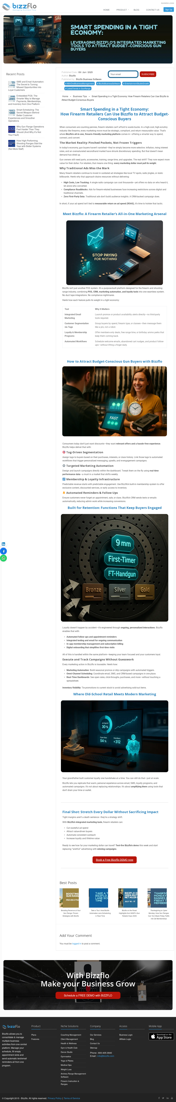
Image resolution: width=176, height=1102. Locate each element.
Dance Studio (66, 1052)
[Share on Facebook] (3, 551)
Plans (33, 1034)
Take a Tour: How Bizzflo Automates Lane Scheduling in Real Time (100, 913)
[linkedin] (168, 1098)
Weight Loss (66, 1069)
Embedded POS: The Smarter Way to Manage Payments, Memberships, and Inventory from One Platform (24, 99)
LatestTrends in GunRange (78, 88)
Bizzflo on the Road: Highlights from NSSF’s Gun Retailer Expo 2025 (129, 913)
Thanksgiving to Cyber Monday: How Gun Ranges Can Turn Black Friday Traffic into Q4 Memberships (158, 914)
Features (35, 1039)
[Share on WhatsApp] (3, 558)
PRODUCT (121, 9)
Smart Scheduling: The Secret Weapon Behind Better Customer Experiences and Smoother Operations (23, 115)
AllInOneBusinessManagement (80, 83)
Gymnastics (66, 1056)
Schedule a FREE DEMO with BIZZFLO (88, 995)
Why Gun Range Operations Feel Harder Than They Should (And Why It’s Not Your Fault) (26, 130)
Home (106, 9)
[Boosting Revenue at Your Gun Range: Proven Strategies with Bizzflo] (71, 897)
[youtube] (172, 1098)
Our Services (95, 1034)
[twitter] (163, 1098)
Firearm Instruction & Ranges (70, 1082)
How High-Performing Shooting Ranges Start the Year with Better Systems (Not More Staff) (25, 144)
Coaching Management (71, 1034)
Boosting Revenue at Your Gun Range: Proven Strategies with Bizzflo (71, 913)
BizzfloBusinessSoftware (109, 83)
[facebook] (159, 1098)
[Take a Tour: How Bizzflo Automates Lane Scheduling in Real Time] (100, 897)
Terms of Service (72, 1098)
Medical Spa (66, 1065)
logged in (76, 943)
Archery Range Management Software (73, 1075)
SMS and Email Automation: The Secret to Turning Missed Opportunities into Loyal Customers (26, 85)
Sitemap (93, 1047)
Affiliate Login (125, 1039)
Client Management (69, 1039)
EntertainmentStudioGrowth (137, 83)
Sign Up (168, 9)
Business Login (167, 3)
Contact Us (152, 9)
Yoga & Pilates (67, 1060)
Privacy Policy (55, 1098)
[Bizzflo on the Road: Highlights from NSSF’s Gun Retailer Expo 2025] (129, 897)
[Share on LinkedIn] (3, 544)
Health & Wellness (69, 1043)
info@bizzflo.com (105, 1056)
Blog (136, 9)
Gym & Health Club (69, 1047)
